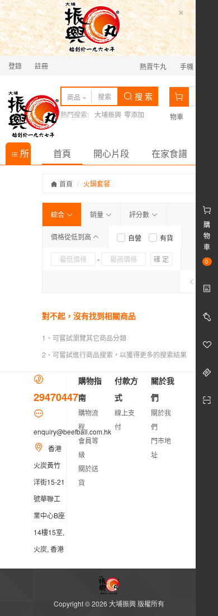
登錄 (15, 65)
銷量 (97, 214)
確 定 (161, 259)
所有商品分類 (20, 156)
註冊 (41, 65)
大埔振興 (107, 114)
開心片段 (111, 153)
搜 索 (142, 96)
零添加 (134, 114)
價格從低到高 (72, 236)
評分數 (140, 214)
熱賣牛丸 (153, 66)
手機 (187, 66)
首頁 (62, 153)
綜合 (58, 214)
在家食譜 (169, 153)
